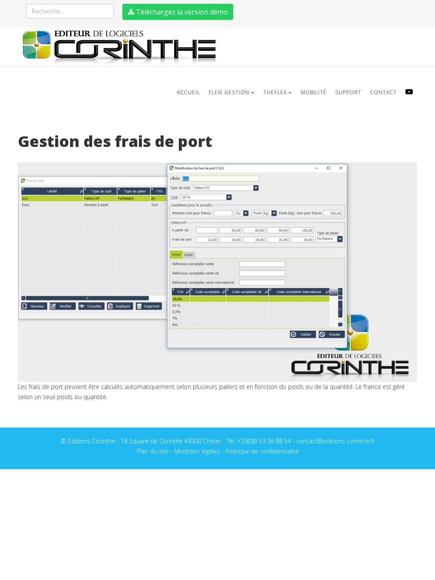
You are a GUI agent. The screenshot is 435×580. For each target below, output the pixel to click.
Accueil (188, 92)
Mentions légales (197, 451)
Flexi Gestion (229, 92)
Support (348, 92)
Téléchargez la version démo (181, 12)
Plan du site (153, 451)
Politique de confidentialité (262, 451)
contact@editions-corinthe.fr (336, 441)
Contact (383, 92)
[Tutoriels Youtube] (409, 91)
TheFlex (275, 92)
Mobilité (314, 92)
